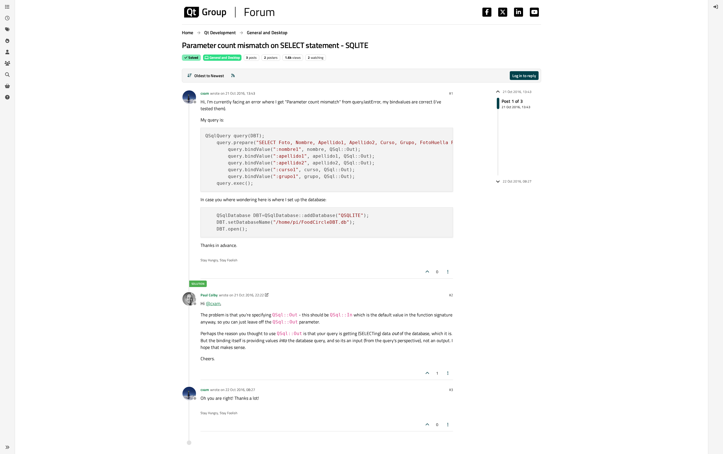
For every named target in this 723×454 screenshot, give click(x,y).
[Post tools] (448, 271)
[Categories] (7, 6)
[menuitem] (716, 6)
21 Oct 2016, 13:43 (240, 93)
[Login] (716, 6)
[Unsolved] (7, 97)
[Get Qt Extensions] (7, 85)
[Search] (7, 74)
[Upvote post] (427, 271)
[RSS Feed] (233, 75)
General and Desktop (224, 57)
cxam (205, 93)
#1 (451, 93)
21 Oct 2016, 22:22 (249, 295)
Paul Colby (209, 295)
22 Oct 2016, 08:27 (240, 389)
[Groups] (7, 63)
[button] (7, 447)
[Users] (7, 52)
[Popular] (7, 40)
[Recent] (7, 18)
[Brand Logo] (229, 12)
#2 (451, 295)
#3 (451, 389)
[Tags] (7, 29)
